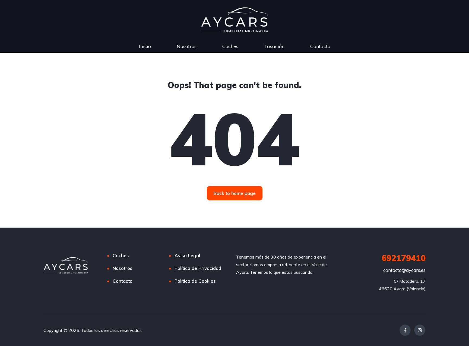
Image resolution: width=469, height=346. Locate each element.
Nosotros (187, 46)
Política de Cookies (195, 281)
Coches (230, 46)
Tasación (274, 46)
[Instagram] (419, 330)
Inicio (145, 46)
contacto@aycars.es (404, 270)
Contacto (320, 46)
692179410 (404, 258)
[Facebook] (405, 330)
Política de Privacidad (198, 268)
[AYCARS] (65, 265)
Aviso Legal (187, 255)
